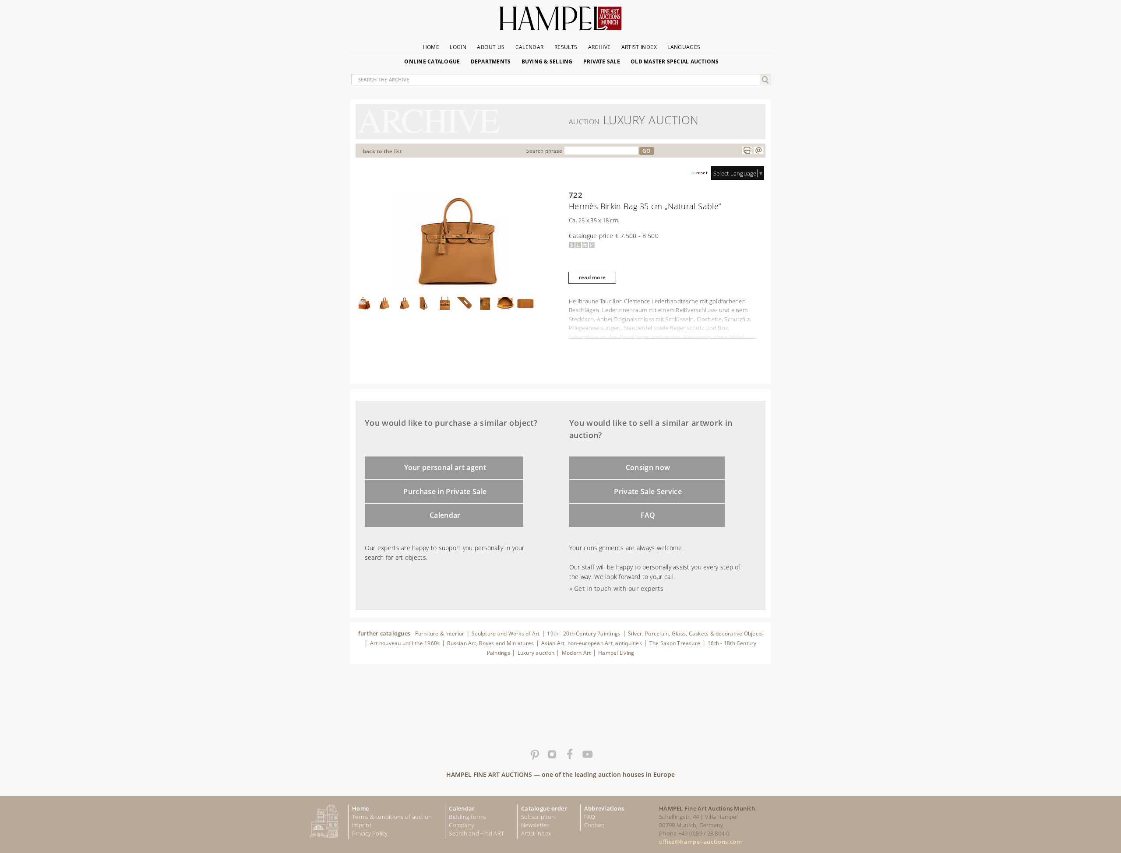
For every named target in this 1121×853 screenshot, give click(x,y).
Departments (491, 61)
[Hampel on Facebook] (569, 754)
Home (431, 47)
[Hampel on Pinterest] (534, 754)
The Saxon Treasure (674, 643)
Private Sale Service (648, 491)
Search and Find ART (476, 833)
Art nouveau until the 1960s (405, 643)
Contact (594, 825)
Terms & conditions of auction (392, 817)
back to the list (382, 151)
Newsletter (535, 825)
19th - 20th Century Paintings (583, 633)
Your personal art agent (445, 467)
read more (592, 277)
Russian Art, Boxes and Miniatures (490, 643)
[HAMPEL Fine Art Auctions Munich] (560, 21)
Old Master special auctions (675, 61)
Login (458, 47)
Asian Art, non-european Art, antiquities (591, 643)
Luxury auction (536, 652)
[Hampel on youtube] (586, 754)
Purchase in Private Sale (444, 491)
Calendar (529, 47)
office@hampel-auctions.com (700, 842)
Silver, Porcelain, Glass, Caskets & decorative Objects (695, 633)
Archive (599, 47)
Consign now (648, 467)
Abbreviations (604, 808)
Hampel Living (616, 652)
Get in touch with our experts (618, 588)
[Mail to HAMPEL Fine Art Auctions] (758, 150)
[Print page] (747, 150)
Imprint (361, 825)
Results (566, 47)
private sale (601, 61)
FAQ (648, 515)
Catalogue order (544, 808)
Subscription (538, 817)
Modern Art (576, 652)
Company (461, 825)
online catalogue (432, 61)
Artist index (536, 833)
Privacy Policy (370, 833)
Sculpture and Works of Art (505, 633)
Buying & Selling (547, 61)
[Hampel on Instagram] (551, 754)
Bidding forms (467, 817)
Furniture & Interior (439, 633)
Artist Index (639, 47)
